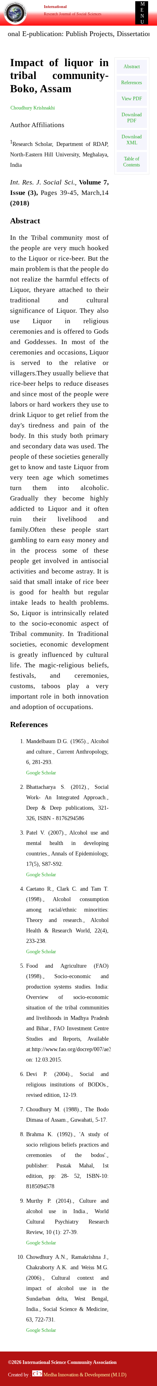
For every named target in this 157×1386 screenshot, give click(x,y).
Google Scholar (41, 773)
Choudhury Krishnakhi (32, 108)
